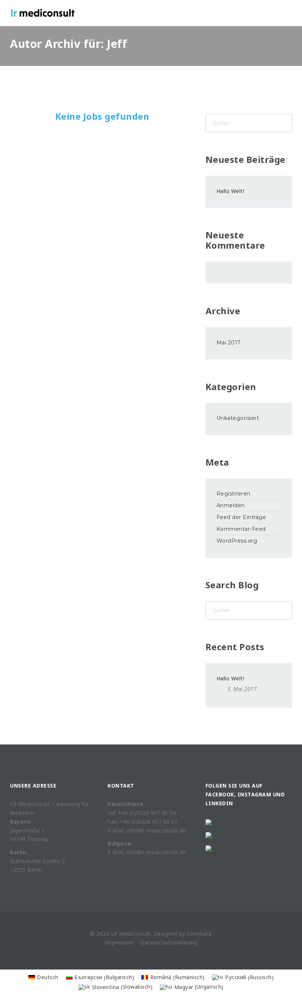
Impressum (119, 942)
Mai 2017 (229, 342)
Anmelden (231, 505)
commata (199, 933)
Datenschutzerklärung (168, 942)
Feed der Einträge (241, 517)
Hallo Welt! (231, 190)
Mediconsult (135, 933)
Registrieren (233, 493)
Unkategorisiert (238, 418)
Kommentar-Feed (241, 529)
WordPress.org (237, 540)
